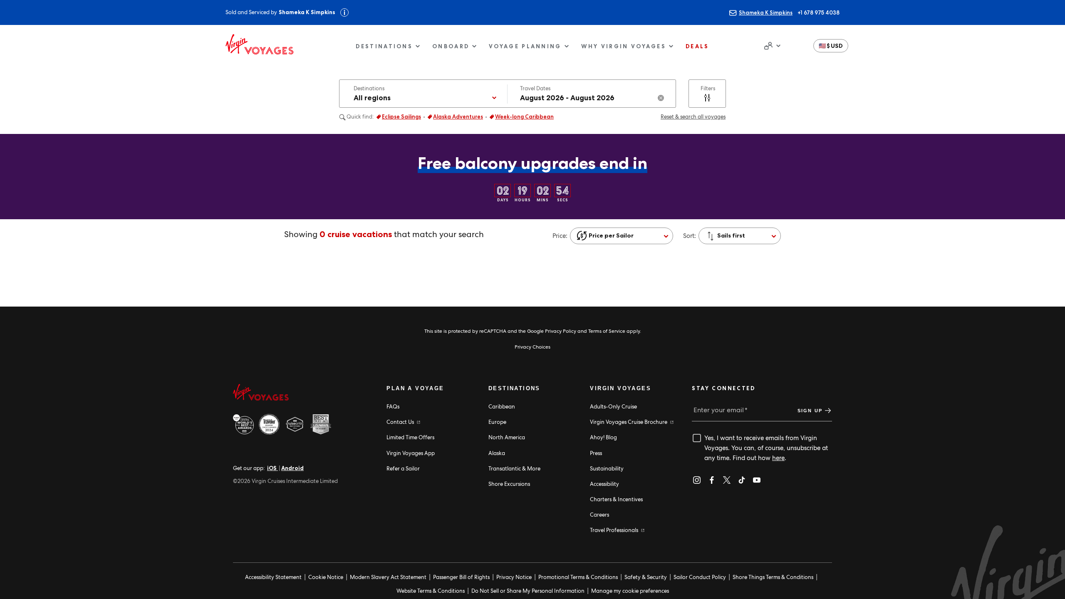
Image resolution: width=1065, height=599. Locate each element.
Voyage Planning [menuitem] (525, 46)
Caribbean (501, 406)
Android (292, 468)
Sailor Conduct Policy (700, 577)
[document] (771, 45)
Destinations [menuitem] (384, 46)
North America (506, 437)
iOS (272, 468)
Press (596, 453)
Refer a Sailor (403, 468)
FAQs (392, 406)
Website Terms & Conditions (430, 590)
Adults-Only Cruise (613, 406)
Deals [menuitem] (697, 46)
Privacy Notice (514, 577)
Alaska (496, 453)
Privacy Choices (532, 347)
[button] (830, 45)
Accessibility (604, 484)
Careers (599, 514)
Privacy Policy (560, 331)
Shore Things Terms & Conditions (773, 577)
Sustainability (607, 468)
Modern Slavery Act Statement (388, 577)
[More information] (344, 12)
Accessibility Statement (273, 577)
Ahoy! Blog (603, 437)
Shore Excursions (509, 484)
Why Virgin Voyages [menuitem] (623, 46)
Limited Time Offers (410, 437)
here (778, 458)
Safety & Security (645, 577)
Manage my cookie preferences (630, 590)
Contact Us (400, 422)
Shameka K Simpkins (766, 12)
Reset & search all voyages (693, 116)
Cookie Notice (325, 577)
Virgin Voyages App (410, 453)
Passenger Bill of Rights (461, 577)
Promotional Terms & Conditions (578, 577)
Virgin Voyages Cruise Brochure (629, 422)
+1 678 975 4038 (819, 12)
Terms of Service (606, 331)
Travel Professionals (614, 530)
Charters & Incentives (616, 499)
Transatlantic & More (514, 468)
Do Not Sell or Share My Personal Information (528, 590)
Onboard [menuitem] (450, 46)
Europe (497, 422)
